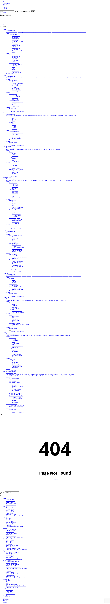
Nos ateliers (6, 599)
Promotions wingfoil (11, 514)
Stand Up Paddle (7, 560)
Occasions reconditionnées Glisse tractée (15, 577)
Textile (4, 588)
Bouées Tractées (10, 572)
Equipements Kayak (11, 553)
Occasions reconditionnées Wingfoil (14, 515)
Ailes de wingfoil (10, 507)
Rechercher (2, 15)
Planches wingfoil (10, 509)
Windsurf (5, 528)
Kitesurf (5, 517)
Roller (7, 583)
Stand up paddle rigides (11, 563)
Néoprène (5, 498)
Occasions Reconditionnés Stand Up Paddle (16, 568)
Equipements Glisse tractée (12, 573)
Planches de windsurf (11, 529)
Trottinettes (8, 582)
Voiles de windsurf (10, 530)
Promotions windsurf (11, 536)
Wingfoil (5, 506)
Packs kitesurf (9, 524)
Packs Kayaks (9, 556)
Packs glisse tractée (10, 575)
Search (32, 11)
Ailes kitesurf (9, 518)
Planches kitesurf (10, 521)
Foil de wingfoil (10, 510)
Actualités (5, 600)
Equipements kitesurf (11, 522)
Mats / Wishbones (10, 532)
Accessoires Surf (10, 544)
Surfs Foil (8, 542)
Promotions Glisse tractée (12, 576)
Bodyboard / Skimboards (12, 545)
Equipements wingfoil (11, 511)
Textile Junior (9, 592)
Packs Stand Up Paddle (11, 565)
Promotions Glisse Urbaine (12, 587)
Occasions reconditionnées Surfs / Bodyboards (17, 549)
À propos (5, 595)
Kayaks (5, 551)
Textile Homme (9, 591)
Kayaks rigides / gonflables (12, 552)
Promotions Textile (10, 594)
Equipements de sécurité (11, 584)
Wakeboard (8, 571)
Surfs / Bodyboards (7, 538)
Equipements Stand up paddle (13, 564)
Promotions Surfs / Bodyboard (13, 548)
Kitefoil (8, 519)
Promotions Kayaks (10, 557)
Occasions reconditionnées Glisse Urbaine (16, 586)
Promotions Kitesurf (10, 525)
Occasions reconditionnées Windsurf (14, 537)
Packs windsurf (9, 534)
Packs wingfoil (9, 513)
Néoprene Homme (10, 501)
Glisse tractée (6, 569)
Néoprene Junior (10, 502)
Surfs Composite (10, 540)
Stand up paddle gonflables (12, 561)
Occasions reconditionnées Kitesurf (14, 526)
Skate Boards (9, 580)
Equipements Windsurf (11, 533)
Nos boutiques (6, 596)
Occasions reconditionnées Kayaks (14, 559)
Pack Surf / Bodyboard (11, 546)
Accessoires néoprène (11, 503)
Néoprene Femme (10, 499)
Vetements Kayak (10, 555)
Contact (5, 602)
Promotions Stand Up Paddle (13, 567)
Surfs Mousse (9, 541)
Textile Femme (9, 590)
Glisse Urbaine (6, 579)
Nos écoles (5, 598)
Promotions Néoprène (11, 505)
